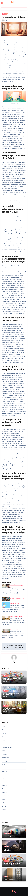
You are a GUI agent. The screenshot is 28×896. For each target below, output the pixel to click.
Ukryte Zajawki (5, 795)
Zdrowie (5, 13)
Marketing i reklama (7, 747)
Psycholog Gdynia (15, 629)
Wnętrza (4, 806)
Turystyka (4, 792)
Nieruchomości (5, 757)
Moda (3, 750)
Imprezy (4, 743)
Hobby (3, 740)
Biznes (3, 726)
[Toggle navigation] (2, 3)
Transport (4, 789)
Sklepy (3, 778)
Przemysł (4, 771)
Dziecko (4, 733)
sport (3, 782)
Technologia (5, 785)
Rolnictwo (4, 775)
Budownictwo (5, 730)
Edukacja (4, 736)
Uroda (3, 799)
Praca (3, 764)
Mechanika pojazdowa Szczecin (13, 836)
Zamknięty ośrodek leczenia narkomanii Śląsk (11, 679)
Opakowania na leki (9, 879)
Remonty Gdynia (14, 603)
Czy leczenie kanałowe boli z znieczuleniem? (11, 694)
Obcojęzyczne (5, 761)
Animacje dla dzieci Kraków (17, 598)
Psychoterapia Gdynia (16, 616)
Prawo (3, 768)
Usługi (3, 802)
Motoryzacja (5, 754)
